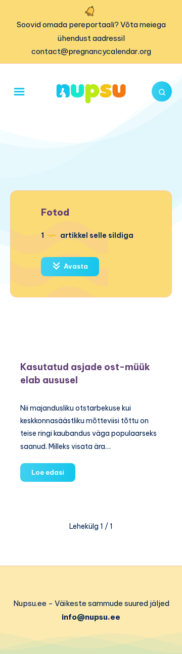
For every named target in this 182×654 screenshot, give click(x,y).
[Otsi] (162, 91)
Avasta (75, 266)
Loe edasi (53, 475)
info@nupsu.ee (91, 617)
